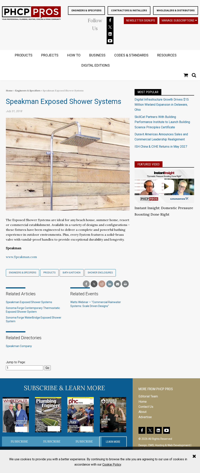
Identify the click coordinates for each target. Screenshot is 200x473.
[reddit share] (101, 284)
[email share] (117, 284)
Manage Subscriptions (178, 20)
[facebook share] (86, 284)
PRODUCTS (23, 55)
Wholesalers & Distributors (176, 10)
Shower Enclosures (100, 272)
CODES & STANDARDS (131, 55)
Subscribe (19, 441)
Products (49, 272)
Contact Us (145, 407)
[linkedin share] (109, 284)
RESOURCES (167, 55)
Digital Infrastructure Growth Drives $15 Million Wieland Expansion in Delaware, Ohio (162, 105)
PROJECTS (49, 55)
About (142, 412)
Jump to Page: (16, 362)
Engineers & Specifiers (86, 10)
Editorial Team (148, 396)
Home (9, 90)
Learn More (113, 441)
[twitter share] (94, 284)
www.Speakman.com (21, 257)
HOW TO (73, 55)
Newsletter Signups (140, 20)
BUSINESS (97, 55)
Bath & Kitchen (71, 272)
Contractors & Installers (129, 10)
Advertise (145, 417)
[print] (125, 284)
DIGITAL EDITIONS (95, 65)
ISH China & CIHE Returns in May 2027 (161, 146)
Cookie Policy (111, 464)
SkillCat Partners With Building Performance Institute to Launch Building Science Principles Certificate (162, 122)
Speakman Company (19, 346)
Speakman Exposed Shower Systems (29, 302)
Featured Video (149, 164)
